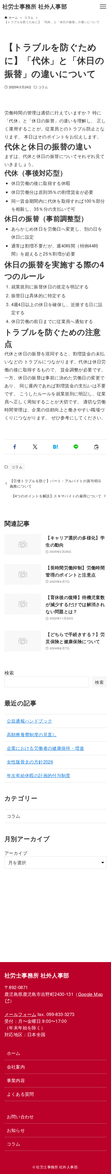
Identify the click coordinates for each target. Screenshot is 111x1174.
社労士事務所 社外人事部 (34, 6)
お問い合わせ (20, 1116)
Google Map (90, 994)
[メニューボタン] (103, 6)
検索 (9, 672)
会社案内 (16, 1066)
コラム (43, 86)
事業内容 (16, 1080)
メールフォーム (20, 1014)
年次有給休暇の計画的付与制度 (38, 775)
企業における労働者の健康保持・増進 (45, 748)
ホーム (13, 1053)
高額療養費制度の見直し (32, 734)
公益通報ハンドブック (29, 721)
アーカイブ (15, 853)
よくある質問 (20, 1094)
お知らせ (16, 1130)
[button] (14, 447)
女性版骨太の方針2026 (30, 761)
